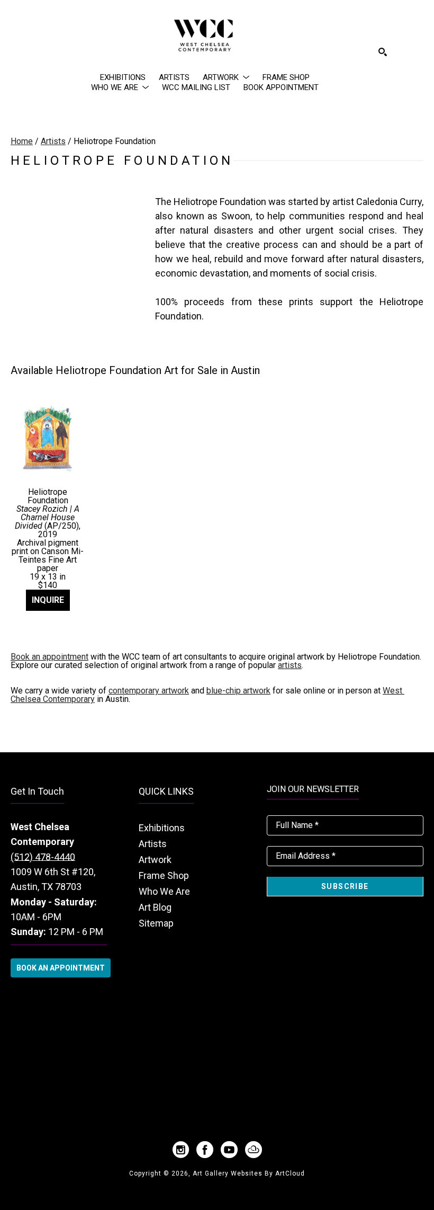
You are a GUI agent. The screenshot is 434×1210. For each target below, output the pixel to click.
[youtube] (229, 1149)
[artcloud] (253, 1149)
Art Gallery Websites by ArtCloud (249, 1173)
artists (290, 665)
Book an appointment (49, 657)
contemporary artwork (148, 691)
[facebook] (204, 1149)
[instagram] (180, 1149)
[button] (226, 77)
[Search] (382, 52)
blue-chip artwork (238, 691)
